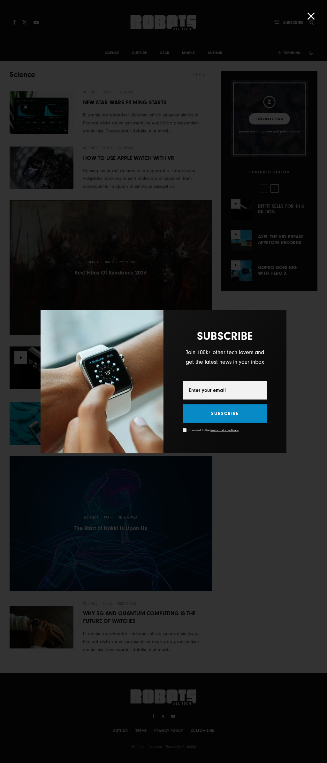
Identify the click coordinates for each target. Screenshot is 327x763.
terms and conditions (224, 430)
